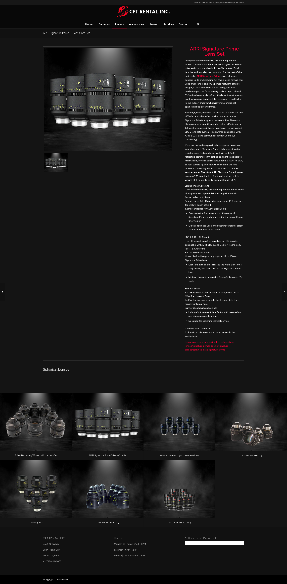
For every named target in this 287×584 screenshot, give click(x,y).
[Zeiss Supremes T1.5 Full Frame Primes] (179, 422)
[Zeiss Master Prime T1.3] (108, 489)
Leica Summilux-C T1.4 (179, 522)
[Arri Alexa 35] (2, 292)
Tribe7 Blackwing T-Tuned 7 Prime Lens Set (36, 455)
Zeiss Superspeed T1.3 (251, 455)
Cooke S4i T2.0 (36, 522)
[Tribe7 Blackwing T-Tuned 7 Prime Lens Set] (36, 422)
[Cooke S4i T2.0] (36, 489)
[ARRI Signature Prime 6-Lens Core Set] (108, 422)
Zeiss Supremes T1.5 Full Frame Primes (179, 455)
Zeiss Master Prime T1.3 (107, 522)
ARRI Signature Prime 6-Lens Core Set (66, 33)
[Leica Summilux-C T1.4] (179, 489)
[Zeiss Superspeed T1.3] (251, 422)
